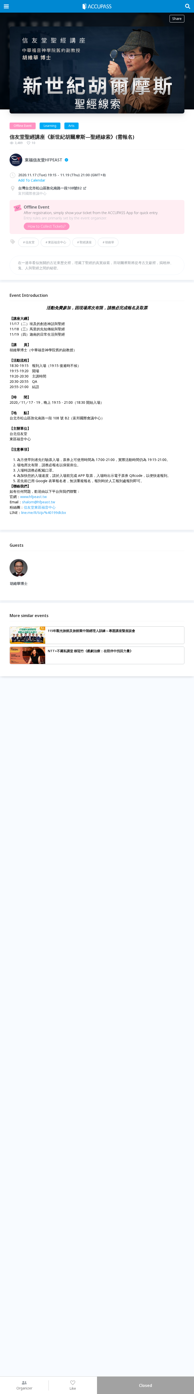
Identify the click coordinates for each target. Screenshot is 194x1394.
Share (177, 18)
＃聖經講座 (84, 242)
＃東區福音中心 (55, 242)
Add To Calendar (31, 180)
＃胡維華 (108, 242)
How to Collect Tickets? (46, 226)
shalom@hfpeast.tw (38, 502)
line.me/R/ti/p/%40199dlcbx (43, 512)
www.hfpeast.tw (33, 496)
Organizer (24, 1388)
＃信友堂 (28, 242)
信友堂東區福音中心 (40, 507)
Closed (145, 1385)
